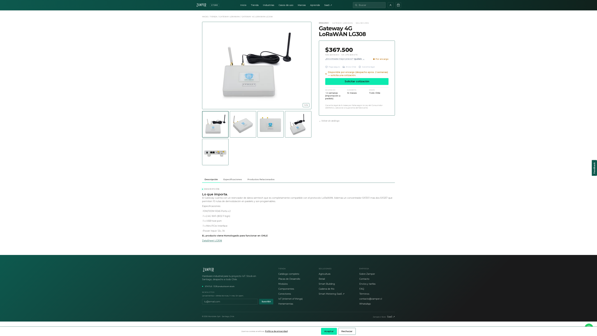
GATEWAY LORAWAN (229, 17)
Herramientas (285, 303)
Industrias (268, 5)
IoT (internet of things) (290, 298)
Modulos (283, 283)
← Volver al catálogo (329, 120)
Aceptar (329, 331)
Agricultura (324, 274)
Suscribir (266, 301)
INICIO (205, 17)
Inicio (243, 5)
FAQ (361, 288)
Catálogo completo (288, 274)
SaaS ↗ (328, 5)
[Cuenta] (390, 5)
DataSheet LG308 (212, 240)
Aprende (315, 5)
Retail (322, 279)
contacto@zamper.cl (370, 298)
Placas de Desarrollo (289, 279)
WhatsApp (365, 303)
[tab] (215, 124)
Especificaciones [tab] (232, 179)
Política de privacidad (276, 331)
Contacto (364, 279)
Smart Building (327, 283)
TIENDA (213, 17)
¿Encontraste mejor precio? (345, 59)
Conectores (284, 293)
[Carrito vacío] (398, 5)
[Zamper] (237, 269)
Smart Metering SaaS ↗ (332, 293)
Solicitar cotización (357, 81)
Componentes (286, 288)
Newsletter (208, 292)
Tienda (255, 5)
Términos (364, 293)
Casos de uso (286, 5)
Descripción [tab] (211, 179)
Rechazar (346, 331)
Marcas (302, 5)
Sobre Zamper (367, 274)
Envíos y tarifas (367, 283)
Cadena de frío (326, 288)
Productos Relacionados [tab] (261, 179)
